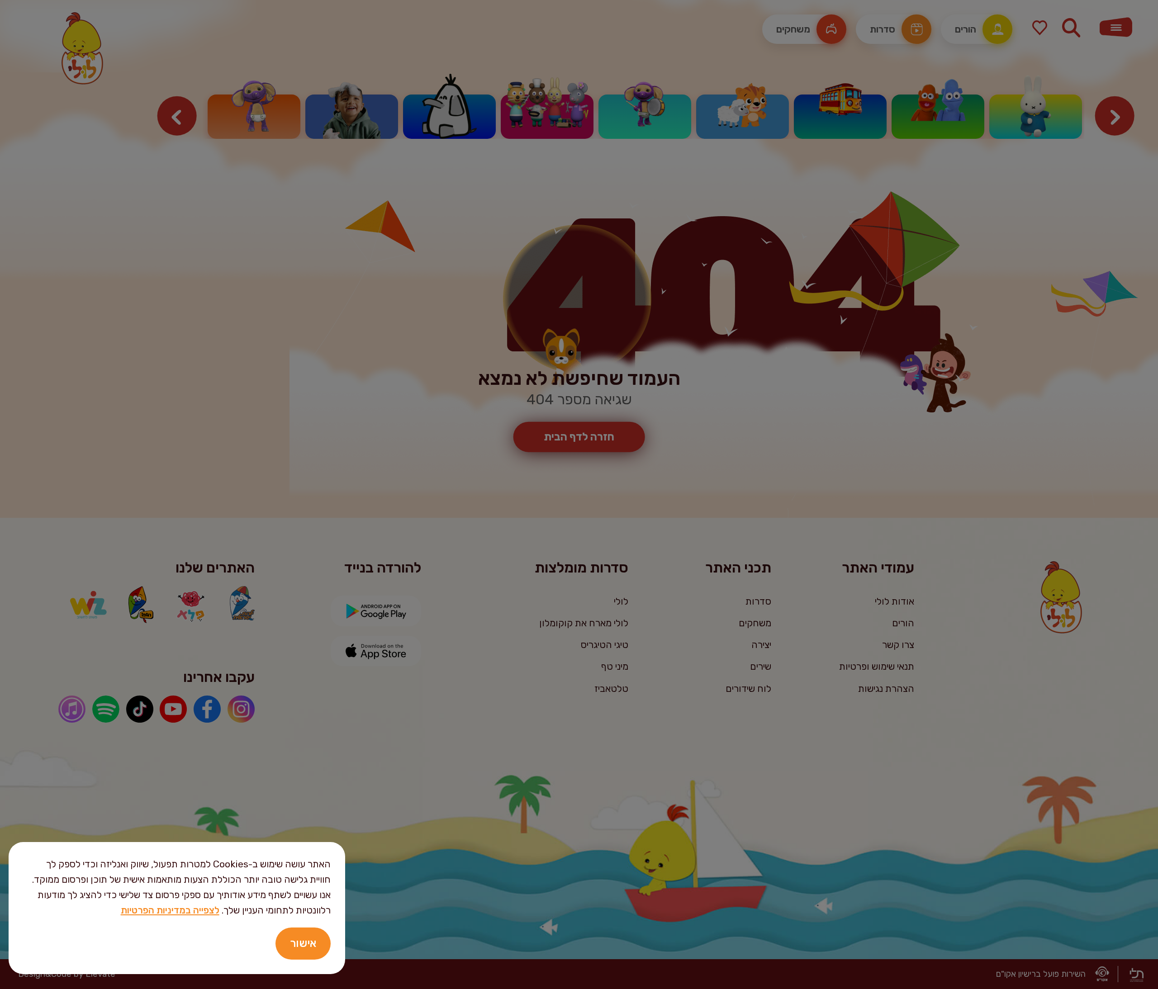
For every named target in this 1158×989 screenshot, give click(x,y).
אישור (303, 943)
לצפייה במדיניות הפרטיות (170, 910)
